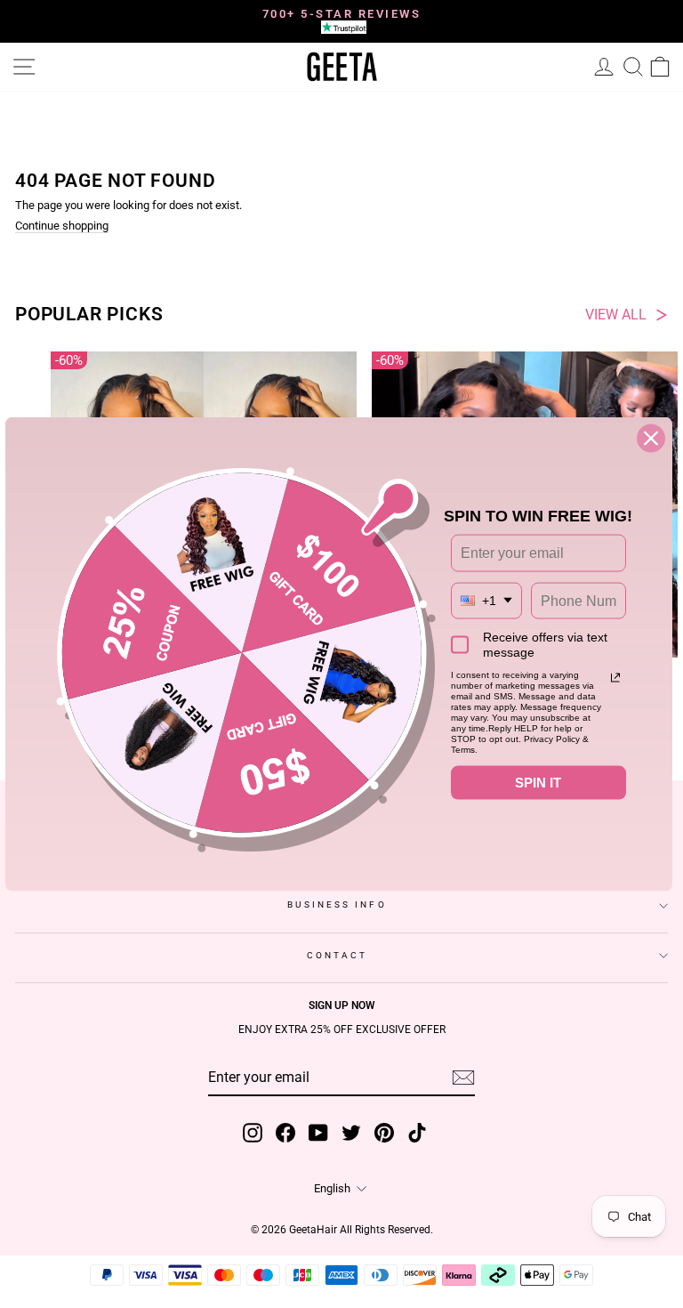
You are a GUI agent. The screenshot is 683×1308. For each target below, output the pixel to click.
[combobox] (486, 600)
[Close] (651, 438)
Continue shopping (61, 226)
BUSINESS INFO (336, 904)
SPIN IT (538, 782)
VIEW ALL (616, 315)
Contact (337, 955)
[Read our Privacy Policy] (615, 678)
